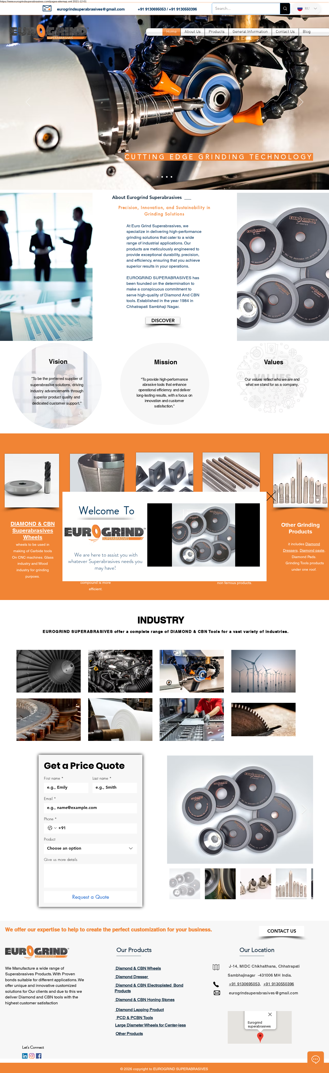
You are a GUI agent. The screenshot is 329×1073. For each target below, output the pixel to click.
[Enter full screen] (253, 559)
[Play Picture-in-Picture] (244, 559)
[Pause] (154, 559)
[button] (271, 496)
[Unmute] (162, 559)
